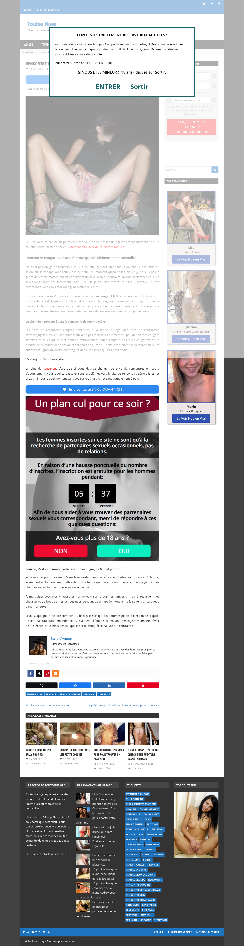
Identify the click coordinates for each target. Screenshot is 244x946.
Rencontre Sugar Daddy (140, 899)
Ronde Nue (132, 904)
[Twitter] (39, 673)
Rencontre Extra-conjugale (143, 889)
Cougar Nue (133, 814)
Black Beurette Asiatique (141, 804)
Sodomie (146, 920)
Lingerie (150, 849)
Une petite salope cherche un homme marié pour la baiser (121, 705)
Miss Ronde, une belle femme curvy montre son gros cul (104, 798)
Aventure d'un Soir (137, 794)
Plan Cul (51, 694)
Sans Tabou (149, 904)
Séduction (160, 920)
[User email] (55, 673)
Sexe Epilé (104, 694)
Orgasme (158, 854)
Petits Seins (133, 859)
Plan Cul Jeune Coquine (140, 874)
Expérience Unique (137, 829)
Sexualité (131, 920)
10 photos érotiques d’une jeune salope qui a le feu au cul (104, 873)
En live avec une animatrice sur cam (49, 705)
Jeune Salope (133, 849)
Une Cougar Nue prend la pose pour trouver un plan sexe (109, 754)
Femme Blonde (134, 834)
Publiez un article (180, 932)
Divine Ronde (38, 763)
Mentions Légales (207, 932)
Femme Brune (35, 694)
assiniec (136, 768)
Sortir (139, 86)
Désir (148, 819)
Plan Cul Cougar (70, 694)
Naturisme (132, 854)
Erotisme (152, 824)
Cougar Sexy (151, 814)
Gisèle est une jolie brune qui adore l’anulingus (103, 831)
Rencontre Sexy (135, 894)
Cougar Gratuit (149, 809)
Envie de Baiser (135, 824)
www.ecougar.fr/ (39, 663)
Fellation (158, 829)
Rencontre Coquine (138, 884)
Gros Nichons (134, 844)
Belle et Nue (71, 763)
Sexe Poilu (147, 915)
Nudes (145, 854)
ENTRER (108, 86)
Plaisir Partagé (135, 864)
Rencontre (155, 879)
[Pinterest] (47, 673)
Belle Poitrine (134, 799)
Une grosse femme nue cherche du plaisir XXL (104, 859)
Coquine (131, 809)
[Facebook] (31, 673)
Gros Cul (145, 839)
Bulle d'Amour (106, 768)
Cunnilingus (133, 819)
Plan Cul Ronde (135, 879)
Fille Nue (131, 839)
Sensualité (132, 909)
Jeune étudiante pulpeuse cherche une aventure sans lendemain (143, 754)
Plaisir (147, 859)
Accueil (158, 932)
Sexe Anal (89, 694)
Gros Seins (152, 844)
